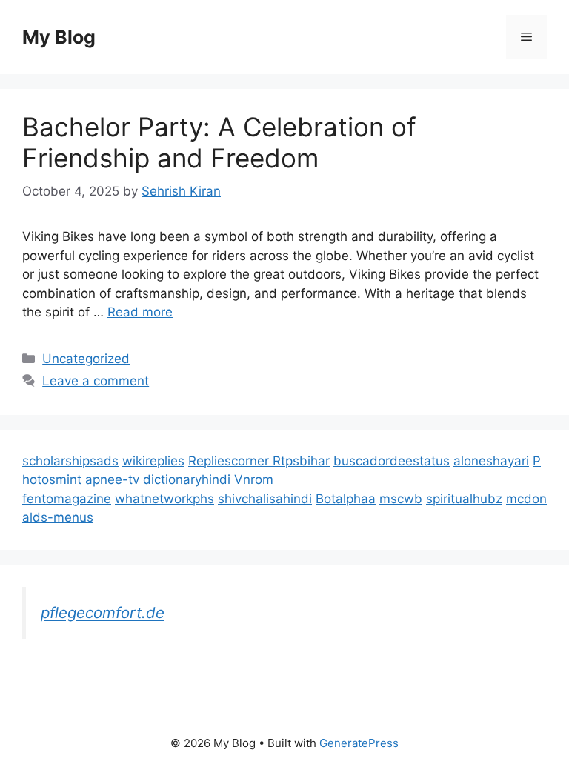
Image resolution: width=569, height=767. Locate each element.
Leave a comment (95, 380)
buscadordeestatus (391, 461)
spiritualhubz (464, 498)
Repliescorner (230, 461)
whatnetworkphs (164, 498)
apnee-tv (112, 479)
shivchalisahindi (265, 498)
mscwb (400, 498)
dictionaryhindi (186, 479)
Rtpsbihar (301, 461)
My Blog (59, 37)
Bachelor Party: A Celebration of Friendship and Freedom (219, 142)
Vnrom (253, 479)
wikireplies (153, 461)
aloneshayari (491, 461)
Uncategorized (86, 358)
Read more (140, 312)
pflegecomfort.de (102, 612)
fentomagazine (66, 498)
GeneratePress (359, 743)
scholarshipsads (70, 461)
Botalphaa (346, 498)
